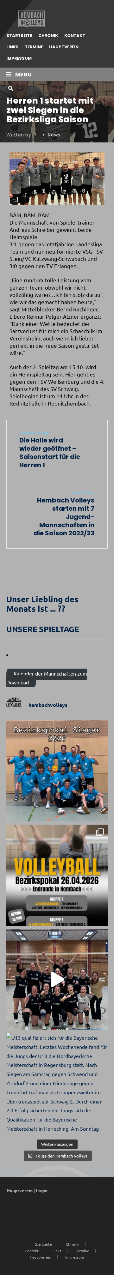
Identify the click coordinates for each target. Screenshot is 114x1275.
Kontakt (74, 36)
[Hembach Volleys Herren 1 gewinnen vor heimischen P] (57, 770)
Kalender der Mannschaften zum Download (46, 677)
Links (12, 47)
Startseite (19, 36)
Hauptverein (64, 47)
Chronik (48, 36)
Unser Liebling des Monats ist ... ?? (42, 604)
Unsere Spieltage (42, 629)
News (54, 135)
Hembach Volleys (30, 19)
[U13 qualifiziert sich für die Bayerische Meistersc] (57, 1083)
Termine (34, 47)
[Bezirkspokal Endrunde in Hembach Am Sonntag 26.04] (57, 875)
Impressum (19, 58)
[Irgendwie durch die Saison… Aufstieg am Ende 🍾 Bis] (57, 979)
